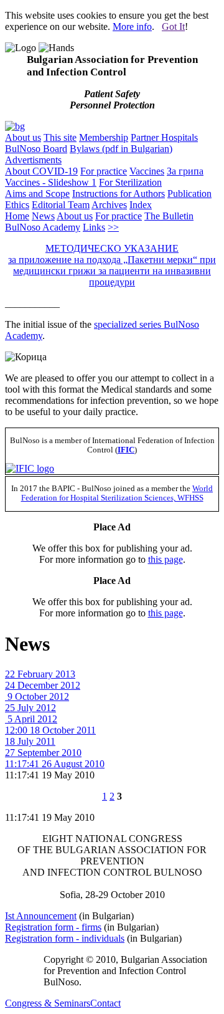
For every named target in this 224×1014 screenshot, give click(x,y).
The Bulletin (169, 216)
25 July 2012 (30, 707)
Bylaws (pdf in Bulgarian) (121, 148)
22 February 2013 (40, 674)
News (43, 216)
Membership (103, 137)
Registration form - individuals (64, 938)
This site (60, 137)
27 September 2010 (43, 752)
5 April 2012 (31, 719)
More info (132, 26)
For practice (103, 171)
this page (165, 559)
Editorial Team (61, 204)
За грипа (185, 171)
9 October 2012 (37, 696)
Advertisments (33, 160)
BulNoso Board (36, 148)
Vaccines (146, 171)
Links (94, 227)
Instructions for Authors (118, 193)
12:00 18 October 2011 (50, 730)
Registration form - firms (53, 927)
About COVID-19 (41, 171)
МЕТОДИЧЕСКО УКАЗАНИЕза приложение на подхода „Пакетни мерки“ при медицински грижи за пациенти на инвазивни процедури (112, 265)
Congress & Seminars (47, 1003)
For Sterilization (130, 182)
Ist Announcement (41, 916)
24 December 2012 (42, 685)
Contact (105, 1003)
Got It (173, 26)
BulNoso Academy (42, 227)
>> (113, 227)
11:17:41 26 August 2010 (55, 763)
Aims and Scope (37, 193)
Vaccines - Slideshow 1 (50, 182)
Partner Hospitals (164, 137)
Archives (109, 204)
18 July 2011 (30, 741)
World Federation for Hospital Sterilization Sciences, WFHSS (117, 493)
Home (17, 216)
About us (23, 137)
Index (140, 204)
